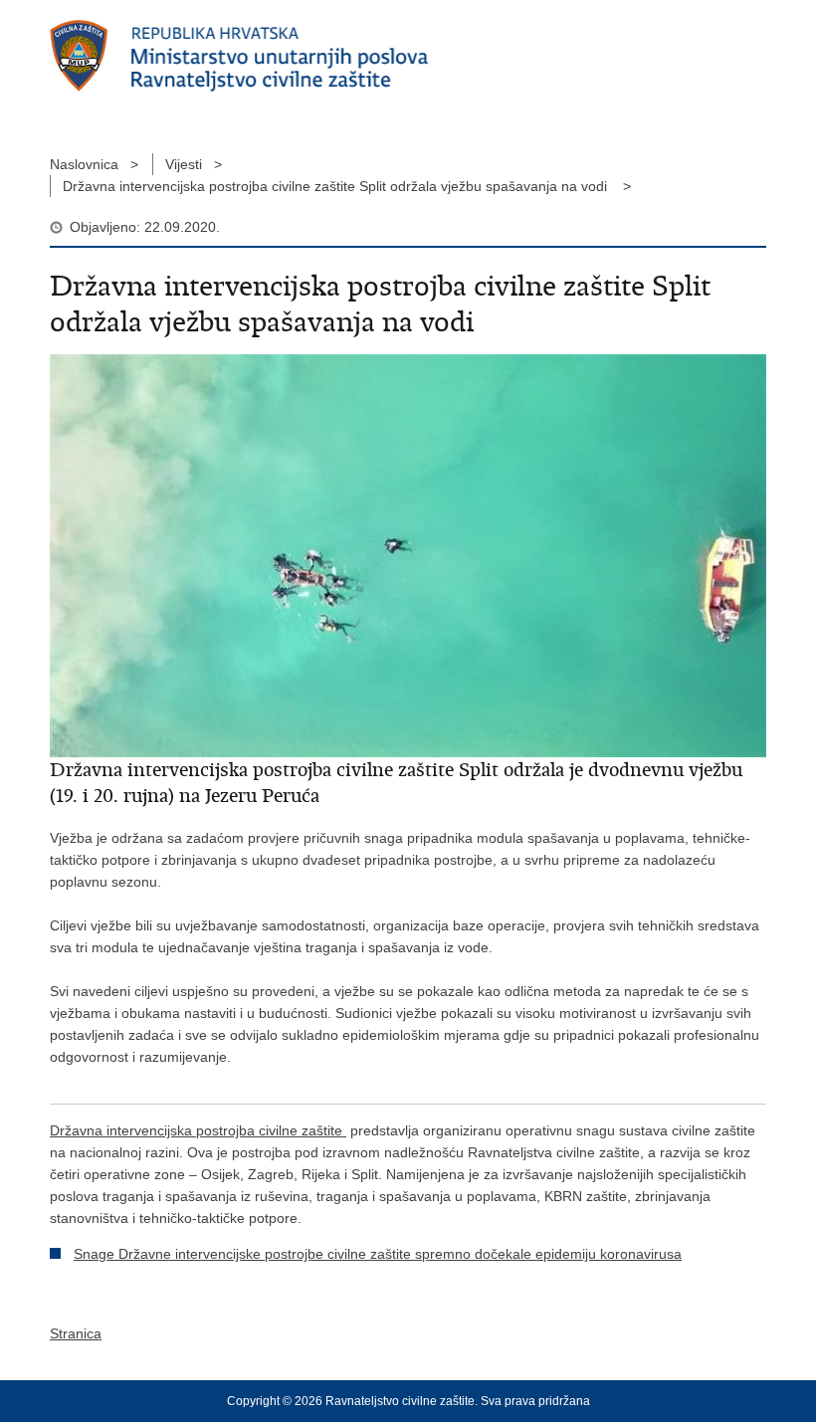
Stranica (76, 1333)
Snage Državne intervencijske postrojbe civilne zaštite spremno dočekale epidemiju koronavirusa (378, 1254)
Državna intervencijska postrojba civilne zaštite (198, 1130)
